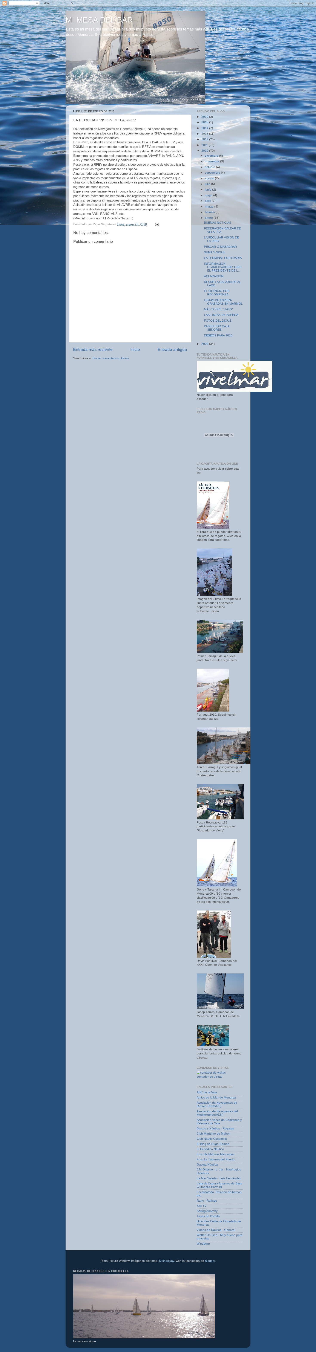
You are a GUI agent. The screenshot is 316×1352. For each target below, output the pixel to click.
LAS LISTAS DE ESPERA (221, 314)
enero (209, 217)
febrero (210, 212)
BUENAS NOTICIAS (217, 222)
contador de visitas (209, 1076)
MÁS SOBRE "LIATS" (218, 309)
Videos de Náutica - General (216, 1229)
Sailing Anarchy (207, 1211)
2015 (205, 122)
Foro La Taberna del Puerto (216, 1159)
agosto (210, 178)
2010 (205, 150)
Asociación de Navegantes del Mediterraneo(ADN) (217, 1113)
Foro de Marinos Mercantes (216, 1154)
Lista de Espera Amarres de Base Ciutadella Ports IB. (219, 1185)
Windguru (203, 1243)
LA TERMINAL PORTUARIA (223, 258)
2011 (205, 145)
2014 (205, 128)
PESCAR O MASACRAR (220, 246)
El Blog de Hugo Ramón (213, 1144)
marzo (209, 206)
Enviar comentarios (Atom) (110, 358)
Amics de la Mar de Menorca (216, 1097)
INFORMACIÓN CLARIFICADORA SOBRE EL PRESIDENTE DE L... (223, 267)
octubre (210, 167)
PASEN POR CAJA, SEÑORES (217, 328)
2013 (205, 133)
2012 (205, 139)
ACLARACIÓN (213, 276)
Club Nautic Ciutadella (212, 1138)
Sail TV (201, 1205)
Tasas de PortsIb (208, 1216)
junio (208, 189)
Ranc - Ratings (207, 1200)
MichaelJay (166, 1260)
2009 (205, 343)
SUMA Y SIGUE (214, 252)
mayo (209, 195)
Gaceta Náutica (207, 1164)
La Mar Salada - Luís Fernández (219, 1178)
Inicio (135, 349)
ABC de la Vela (207, 1092)
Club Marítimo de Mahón (213, 1133)
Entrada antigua (172, 349)
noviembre (212, 161)
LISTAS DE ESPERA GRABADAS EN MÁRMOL (223, 302)
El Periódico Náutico (210, 1149)
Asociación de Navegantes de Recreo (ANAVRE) (217, 1104)
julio (208, 184)
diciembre (212, 155)
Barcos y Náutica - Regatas (215, 1128)
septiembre (213, 172)
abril (208, 200)
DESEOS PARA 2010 (218, 335)
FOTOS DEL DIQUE (217, 320)
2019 (205, 116)
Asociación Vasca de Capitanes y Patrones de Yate (219, 1121)
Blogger (210, 1260)
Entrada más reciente (93, 349)
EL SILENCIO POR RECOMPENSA (217, 292)
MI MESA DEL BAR (99, 19)
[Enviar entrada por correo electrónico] (156, 224)
